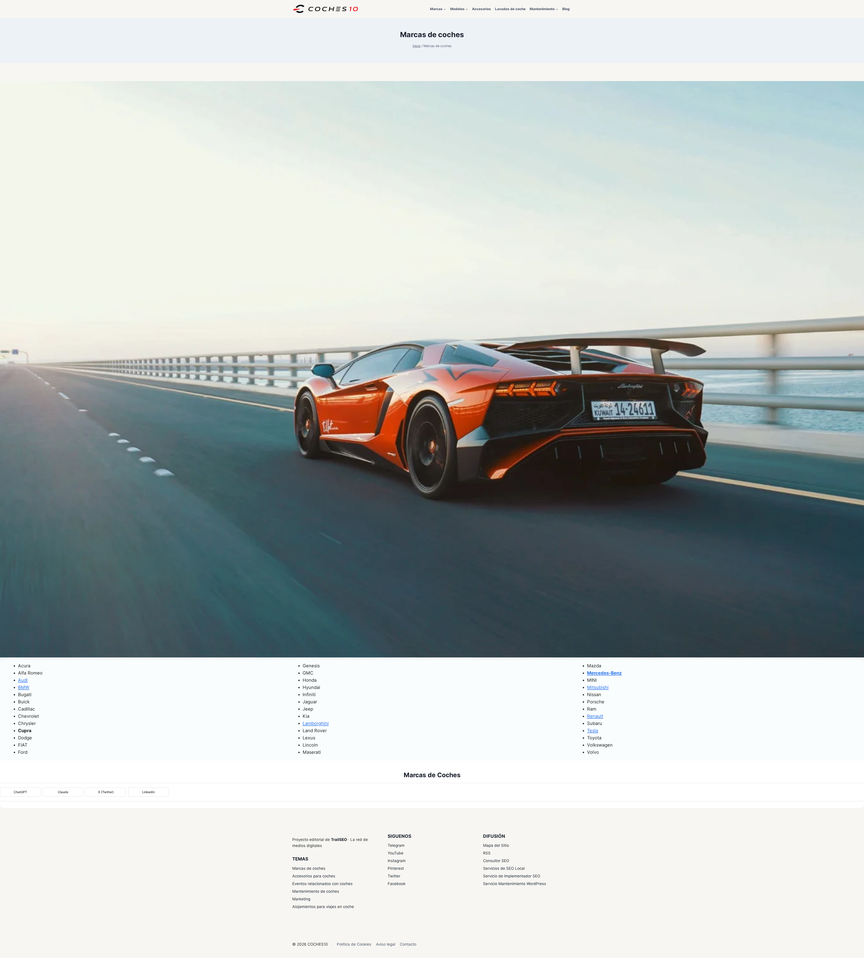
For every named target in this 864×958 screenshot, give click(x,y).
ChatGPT (20, 792)
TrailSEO (339, 839)
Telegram (396, 845)
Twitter (394, 876)
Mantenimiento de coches (315, 891)
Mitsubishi (598, 687)
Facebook (396, 883)
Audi (23, 680)
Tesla (592, 730)
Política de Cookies (354, 944)
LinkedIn (148, 792)
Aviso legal (385, 944)
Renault (595, 716)
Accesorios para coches (313, 876)
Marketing (301, 899)
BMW (23, 687)
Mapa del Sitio (496, 845)
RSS (486, 853)
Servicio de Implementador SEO (511, 876)
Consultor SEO (496, 860)
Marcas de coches (308, 868)
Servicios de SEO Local (504, 868)
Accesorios (481, 9)
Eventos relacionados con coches (322, 883)
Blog (566, 9)
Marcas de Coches (432, 775)
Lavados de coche (510, 9)
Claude (63, 792)
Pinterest (396, 868)
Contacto (408, 944)
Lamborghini (316, 723)
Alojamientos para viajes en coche (323, 906)
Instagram (397, 860)
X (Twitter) (106, 792)
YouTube (395, 853)
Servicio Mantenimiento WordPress (514, 883)
